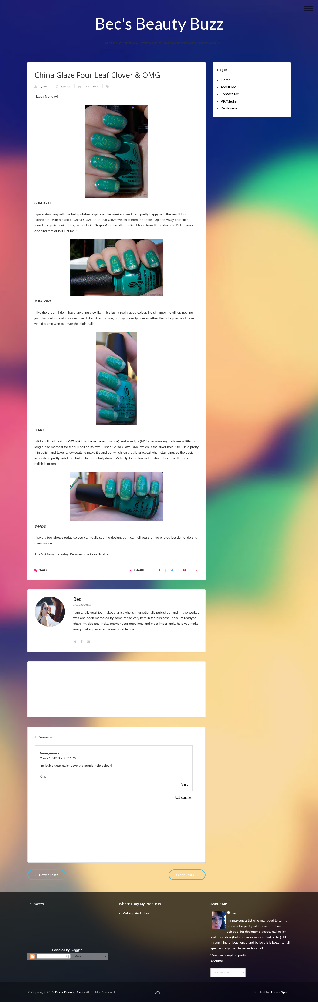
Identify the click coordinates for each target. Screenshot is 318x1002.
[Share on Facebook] (159, 570)
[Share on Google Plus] (197, 570)
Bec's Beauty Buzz (159, 23)
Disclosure (229, 108)
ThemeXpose (281, 992)
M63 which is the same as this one (93, 441)
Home (226, 79)
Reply (184, 784)
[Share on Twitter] (171, 570)
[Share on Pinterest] (184, 570)
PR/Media (229, 101)
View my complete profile (228, 955)
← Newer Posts (46, 875)
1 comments (91, 86)
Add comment (184, 797)
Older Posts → (187, 875)
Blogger (76, 950)
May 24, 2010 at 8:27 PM (58, 758)
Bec (45, 86)
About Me (228, 87)
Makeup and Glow (135, 913)
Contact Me (230, 94)
